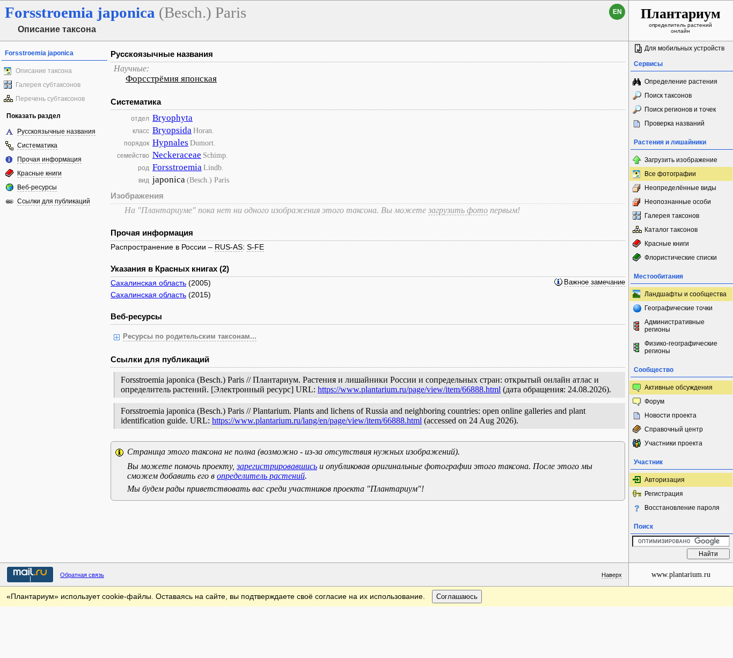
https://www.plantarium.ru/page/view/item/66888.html (409, 389)
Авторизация (664, 480)
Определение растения (680, 81)
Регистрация (663, 494)
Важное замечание (594, 282)
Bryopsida (172, 130)
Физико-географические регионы (680, 347)
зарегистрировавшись (277, 466)
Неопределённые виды (680, 188)
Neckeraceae (176, 155)
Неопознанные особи (677, 202)
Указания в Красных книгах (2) (170, 268)
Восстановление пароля (682, 507)
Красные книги (39, 173)
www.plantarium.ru (680, 575)
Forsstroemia (177, 167)
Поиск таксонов (668, 95)
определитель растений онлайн (681, 20)
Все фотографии (670, 174)
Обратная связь (82, 575)
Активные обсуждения (678, 387)
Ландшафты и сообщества (685, 294)
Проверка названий (674, 123)
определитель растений (261, 475)
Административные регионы (674, 325)
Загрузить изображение (680, 160)
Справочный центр (673, 429)
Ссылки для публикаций (53, 201)
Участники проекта (673, 443)
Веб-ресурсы (37, 187)
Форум (654, 401)
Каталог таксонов (671, 229)
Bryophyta (172, 118)
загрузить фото (458, 210)
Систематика (37, 145)
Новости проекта (670, 415)
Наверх (612, 575)
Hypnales (170, 142)
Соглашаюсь (457, 597)
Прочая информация (49, 159)
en (617, 12)
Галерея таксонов (671, 216)
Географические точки (678, 308)
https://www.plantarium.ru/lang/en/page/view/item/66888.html (317, 420)
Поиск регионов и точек (680, 109)
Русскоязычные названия (56, 131)
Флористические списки (680, 257)
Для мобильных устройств (684, 48)
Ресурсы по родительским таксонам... (189, 336)
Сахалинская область (148, 283)
